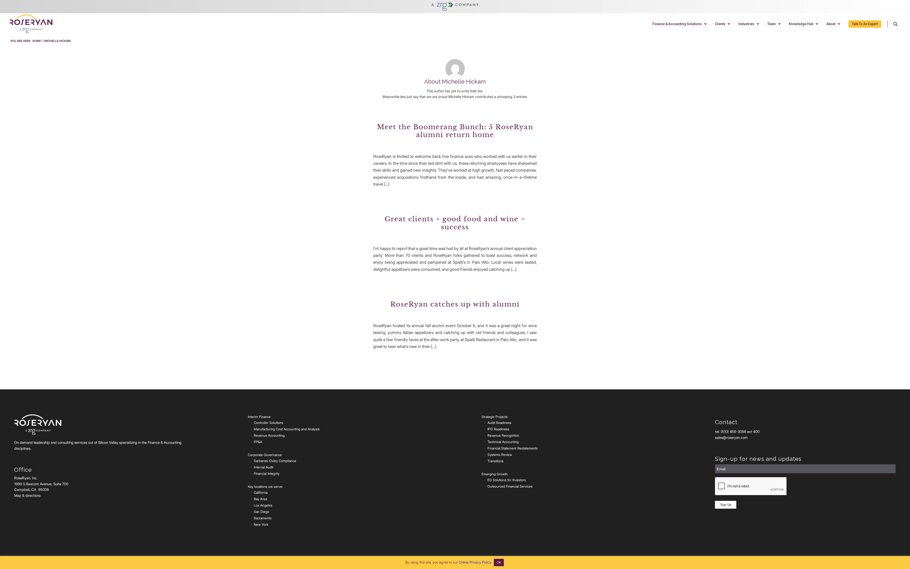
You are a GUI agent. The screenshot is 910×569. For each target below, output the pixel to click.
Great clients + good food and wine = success (455, 223)
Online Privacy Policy (475, 562)
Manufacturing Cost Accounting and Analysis (287, 429)
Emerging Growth (495, 474)
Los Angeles (263, 505)
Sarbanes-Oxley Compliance (275, 461)
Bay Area (260, 499)
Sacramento (263, 518)
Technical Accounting (503, 442)
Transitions (495, 461)
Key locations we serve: (265, 487)
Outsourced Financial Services (509, 486)
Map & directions (27, 495)
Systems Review (499, 455)
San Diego (261, 512)
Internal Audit (263, 467)
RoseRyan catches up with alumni (455, 304)
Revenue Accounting (269, 435)
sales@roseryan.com (731, 437)
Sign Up (725, 505)
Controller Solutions (268, 423)
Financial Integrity (266, 473)
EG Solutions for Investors (506, 480)
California (261, 492)
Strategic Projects (495, 417)
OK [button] (499, 562)
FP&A (258, 442)
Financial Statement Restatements (512, 448)
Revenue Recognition (503, 435)
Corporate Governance (265, 455)
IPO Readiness (498, 429)
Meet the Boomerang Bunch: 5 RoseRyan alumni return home (455, 131)
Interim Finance (259, 417)
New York (261, 524)
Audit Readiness (499, 423)
